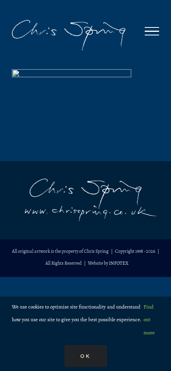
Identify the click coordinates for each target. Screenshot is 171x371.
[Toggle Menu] (152, 31)
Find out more (149, 320)
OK (85, 356)
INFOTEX (118, 263)
